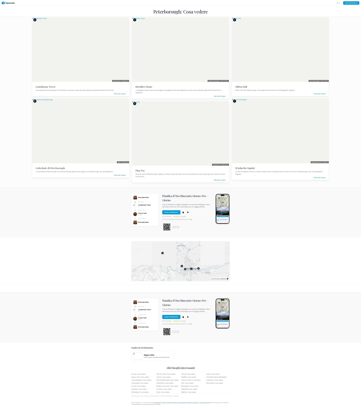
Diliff (119, 162)
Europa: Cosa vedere (138, 374)
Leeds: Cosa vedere (212, 374)
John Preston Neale (314, 81)
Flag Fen (139, 170)
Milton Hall (241, 86)
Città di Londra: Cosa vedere (165, 374)
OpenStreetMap (216, 279)
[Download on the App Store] (183, 212)
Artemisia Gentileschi (214, 81)
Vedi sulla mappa (120, 94)
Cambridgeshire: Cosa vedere (141, 380)
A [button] (185, 269)
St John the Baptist (245, 168)
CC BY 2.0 (325, 162)
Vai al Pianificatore (351, 3)
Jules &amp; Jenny (316, 162)
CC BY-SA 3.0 (124, 162)
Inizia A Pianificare (171, 212)
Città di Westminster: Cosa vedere (167, 380)
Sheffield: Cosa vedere (188, 377)
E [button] (181, 266)
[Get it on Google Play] (188, 212)
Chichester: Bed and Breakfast (216, 377)
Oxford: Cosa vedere (188, 374)
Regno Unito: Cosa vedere (140, 377)
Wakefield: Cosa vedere (189, 389)
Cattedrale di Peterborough (50, 168)
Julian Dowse (116, 81)
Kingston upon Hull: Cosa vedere (167, 386)
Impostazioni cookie (205, 402)
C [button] (162, 253)
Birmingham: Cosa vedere (189, 386)
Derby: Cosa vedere (163, 392)
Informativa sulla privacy (192, 402)
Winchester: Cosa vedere (214, 383)
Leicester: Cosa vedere (139, 389)
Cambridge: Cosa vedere (139, 383)
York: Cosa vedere (187, 383)
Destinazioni (158, 402)
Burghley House (143, 86)
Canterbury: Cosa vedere (214, 380)
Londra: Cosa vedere (163, 377)
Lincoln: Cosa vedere (138, 386)
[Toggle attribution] (227, 279)
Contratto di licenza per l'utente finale (176, 402)
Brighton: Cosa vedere (188, 392)
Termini (164, 402)
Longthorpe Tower (46, 86)
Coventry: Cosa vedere (164, 389)
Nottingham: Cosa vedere (140, 392)
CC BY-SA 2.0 (124, 81)
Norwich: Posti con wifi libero (190, 380)
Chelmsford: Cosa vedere (164, 383)
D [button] (198, 268)
